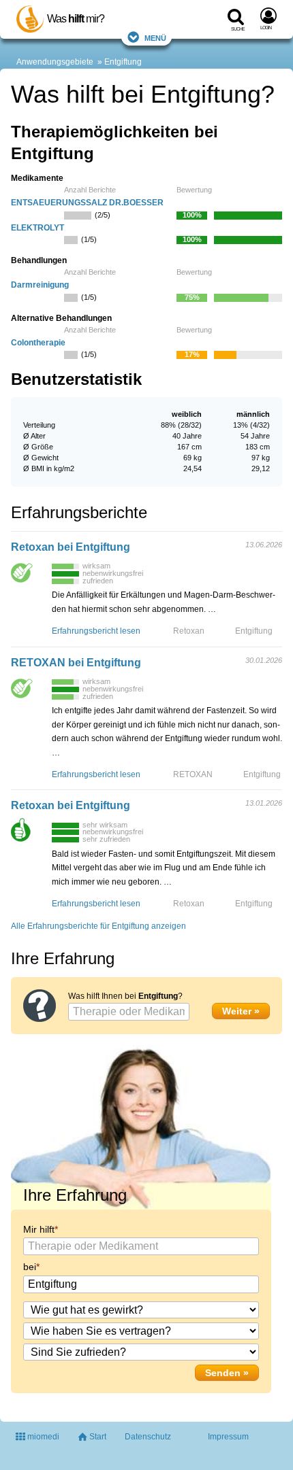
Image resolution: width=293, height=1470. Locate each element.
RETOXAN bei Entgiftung (76, 662)
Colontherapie (38, 342)
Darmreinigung (40, 285)
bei (29, 1266)
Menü (155, 37)
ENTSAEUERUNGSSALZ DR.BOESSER (87, 202)
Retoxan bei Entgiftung (70, 547)
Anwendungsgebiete (54, 62)
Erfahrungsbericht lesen (96, 631)
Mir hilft (39, 1229)
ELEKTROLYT (37, 228)
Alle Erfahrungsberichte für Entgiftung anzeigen (98, 926)
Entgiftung (123, 62)
